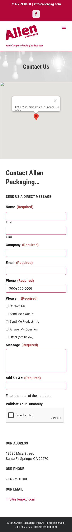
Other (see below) (21, 337)
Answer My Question (24, 329)
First (9, 222)
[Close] (55, 101)
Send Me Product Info (24, 321)
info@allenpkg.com (47, 4)
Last (9, 237)
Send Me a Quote (21, 314)
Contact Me (17, 306)
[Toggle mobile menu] (64, 27)
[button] (36, 117)
